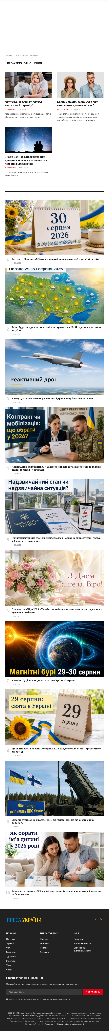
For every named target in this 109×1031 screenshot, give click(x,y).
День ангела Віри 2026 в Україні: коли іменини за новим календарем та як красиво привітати (56, 611)
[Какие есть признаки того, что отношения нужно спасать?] (80, 85)
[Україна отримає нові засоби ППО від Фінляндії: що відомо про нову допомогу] (54, 788)
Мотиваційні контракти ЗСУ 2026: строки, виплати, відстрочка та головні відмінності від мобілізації (56, 468)
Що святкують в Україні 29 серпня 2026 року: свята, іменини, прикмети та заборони (56, 750)
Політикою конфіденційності (57, 999)
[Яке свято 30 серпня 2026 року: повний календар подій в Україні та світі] (54, 227)
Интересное (10, 109)
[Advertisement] (54, 32)
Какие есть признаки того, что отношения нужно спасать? (77, 103)
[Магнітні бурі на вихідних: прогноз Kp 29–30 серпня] (54, 649)
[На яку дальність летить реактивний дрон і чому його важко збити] (54, 367)
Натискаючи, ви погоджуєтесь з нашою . (40, 999)
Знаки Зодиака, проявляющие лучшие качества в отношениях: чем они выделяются (26, 160)
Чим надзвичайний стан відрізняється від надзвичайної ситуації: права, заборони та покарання (55, 539)
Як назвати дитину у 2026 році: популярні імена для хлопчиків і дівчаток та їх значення (56, 893)
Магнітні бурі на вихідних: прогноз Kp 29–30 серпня (43, 680)
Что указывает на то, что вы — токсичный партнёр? (24, 103)
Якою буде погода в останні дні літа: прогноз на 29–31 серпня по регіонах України (56, 329)
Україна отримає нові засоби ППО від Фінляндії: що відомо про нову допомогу (52, 821)
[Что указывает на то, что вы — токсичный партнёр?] (28, 85)
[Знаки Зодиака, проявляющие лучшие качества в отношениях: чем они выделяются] (28, 140)
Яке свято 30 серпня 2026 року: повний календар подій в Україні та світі (55, 259)
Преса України (30, 1015)
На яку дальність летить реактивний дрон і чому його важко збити (52, 398)
